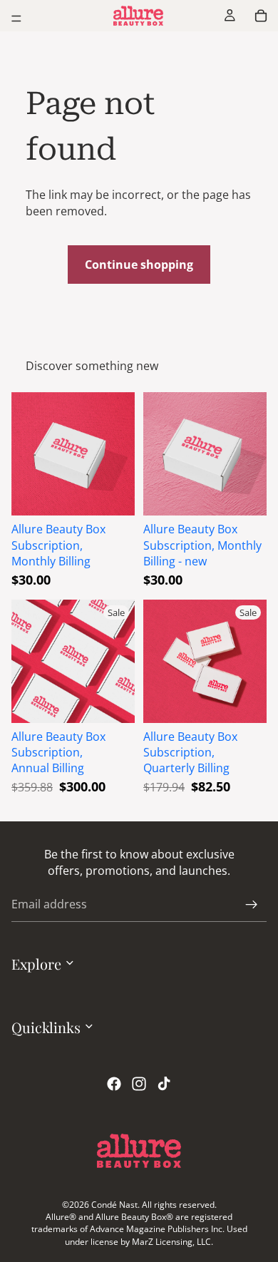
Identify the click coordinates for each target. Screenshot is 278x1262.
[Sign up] (252, 905)
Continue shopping (139, 264)
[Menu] (16, 18)
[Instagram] (139, 1084)
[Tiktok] (164, 1084)
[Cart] (261, 15)
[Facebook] (114, 1084)
